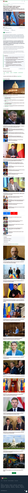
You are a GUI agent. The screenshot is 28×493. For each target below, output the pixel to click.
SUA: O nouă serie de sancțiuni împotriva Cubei (14, 217)
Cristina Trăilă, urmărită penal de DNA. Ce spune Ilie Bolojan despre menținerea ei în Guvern (15, 197)
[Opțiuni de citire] (26, 491)
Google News (19, 76)
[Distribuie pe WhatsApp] (22, 27)
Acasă (4, 3)
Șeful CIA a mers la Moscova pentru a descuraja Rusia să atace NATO (14, 376)
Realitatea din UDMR (8, 28)
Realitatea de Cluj (22, 487)
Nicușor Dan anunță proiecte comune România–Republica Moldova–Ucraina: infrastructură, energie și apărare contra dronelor (14, 160)
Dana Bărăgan (23, 393)
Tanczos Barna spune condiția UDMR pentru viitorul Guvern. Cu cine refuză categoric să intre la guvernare (16, 163)
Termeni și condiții (5, 480)
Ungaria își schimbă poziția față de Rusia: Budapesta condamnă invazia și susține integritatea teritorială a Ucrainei (13, 414)
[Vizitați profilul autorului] (4, 28)
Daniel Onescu (23, 260)
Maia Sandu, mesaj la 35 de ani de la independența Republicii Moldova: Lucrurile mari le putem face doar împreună (12, 339)
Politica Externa (8, 3)
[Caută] (22, 1)
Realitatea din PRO (3, 487)
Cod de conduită (16, 480)
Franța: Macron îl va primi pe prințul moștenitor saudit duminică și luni (14, 105)
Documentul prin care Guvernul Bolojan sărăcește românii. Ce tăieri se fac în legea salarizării (15, 228)
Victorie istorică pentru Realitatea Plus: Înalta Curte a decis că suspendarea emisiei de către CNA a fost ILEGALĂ (16, 133)
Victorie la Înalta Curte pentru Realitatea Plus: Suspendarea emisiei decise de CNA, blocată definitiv (15, 136)
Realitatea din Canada (8, 487)
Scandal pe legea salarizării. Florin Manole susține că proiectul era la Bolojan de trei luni (15, 173)
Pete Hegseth (15, 72)
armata (11, 72)
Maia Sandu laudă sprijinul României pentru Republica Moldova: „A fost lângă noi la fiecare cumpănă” (15, 60)
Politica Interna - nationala (8, 104)
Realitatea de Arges (18, 487)
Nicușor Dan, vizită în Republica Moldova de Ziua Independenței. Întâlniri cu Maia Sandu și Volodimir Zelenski (13, 395)
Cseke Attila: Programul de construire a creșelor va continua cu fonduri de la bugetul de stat (15, 221)
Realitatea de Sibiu (13, 487)
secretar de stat (20, 72)
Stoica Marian (23, 337)
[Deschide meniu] (24, 1)
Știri (6, 3)
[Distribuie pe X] (24, 27)
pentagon (7, 72)
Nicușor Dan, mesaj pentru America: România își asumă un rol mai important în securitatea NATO (16, 170)
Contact (2, 480)
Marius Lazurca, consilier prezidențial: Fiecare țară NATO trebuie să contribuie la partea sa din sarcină (13, 433)
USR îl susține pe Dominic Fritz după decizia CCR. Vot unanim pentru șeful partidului (15, 204)
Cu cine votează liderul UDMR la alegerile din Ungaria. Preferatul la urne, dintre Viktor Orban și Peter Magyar (15, 57)
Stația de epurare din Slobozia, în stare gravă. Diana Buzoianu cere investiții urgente (15, 140)
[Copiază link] (19, 27)
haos (4, 72)
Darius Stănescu (23, 279)
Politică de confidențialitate (11, 480)
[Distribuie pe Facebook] (21, 27)
